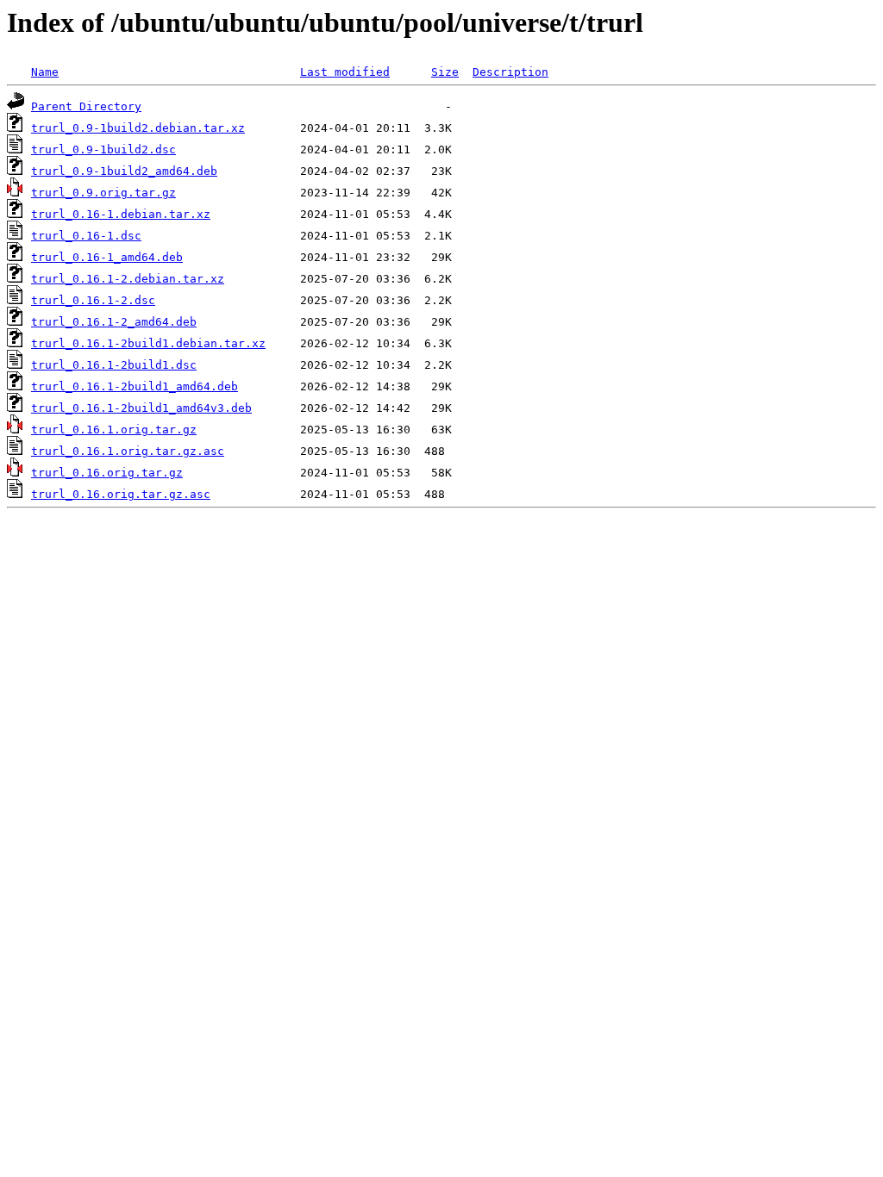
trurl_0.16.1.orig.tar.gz (114, 429)
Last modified (345, 71)
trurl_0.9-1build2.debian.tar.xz (138, 127)
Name (45, 71)
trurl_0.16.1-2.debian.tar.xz (127, 278)
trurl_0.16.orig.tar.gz (107, 472)
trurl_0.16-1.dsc (86, 235)
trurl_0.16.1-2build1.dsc (114, 364)
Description (510, 71)
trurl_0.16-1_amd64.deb (107, 257)
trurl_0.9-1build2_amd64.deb (124, 171)
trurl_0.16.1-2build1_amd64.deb (134, 386)
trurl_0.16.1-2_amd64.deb (114, 321)
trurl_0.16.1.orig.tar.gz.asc (127, 451)
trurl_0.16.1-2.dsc (93, 300)
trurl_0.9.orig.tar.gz (103, 192)
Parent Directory (86, 106)
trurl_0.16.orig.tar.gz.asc (120, 494)
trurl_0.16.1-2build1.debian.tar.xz (148, 343)
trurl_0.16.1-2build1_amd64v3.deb (141, 408)
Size (445, 71)
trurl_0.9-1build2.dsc (103, 149)
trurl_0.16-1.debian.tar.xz (120, 214)
